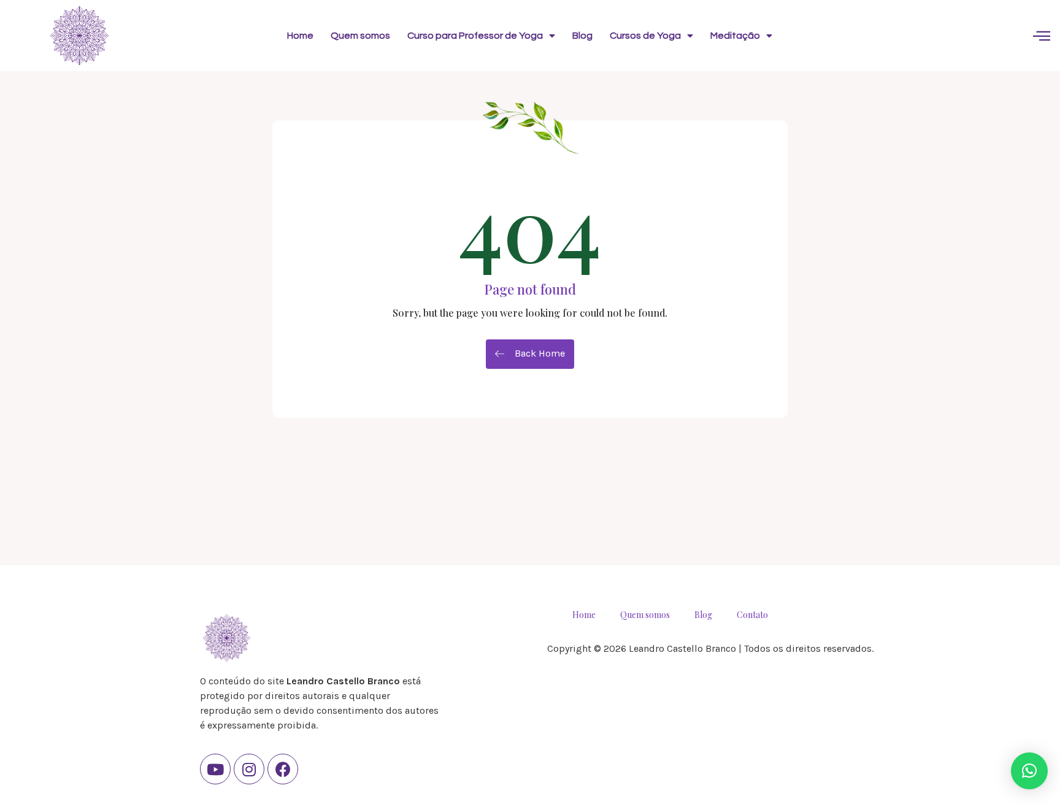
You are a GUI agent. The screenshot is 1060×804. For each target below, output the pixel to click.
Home (300, 36)
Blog (582, 36)
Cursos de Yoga (645, 36)
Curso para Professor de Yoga (475, 36)
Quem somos (360, 36)
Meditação (735, 36)
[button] (1029, 770)
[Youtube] (215, 769)
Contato (752, 614)
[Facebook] (282, 769)
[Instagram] (249, 769)
